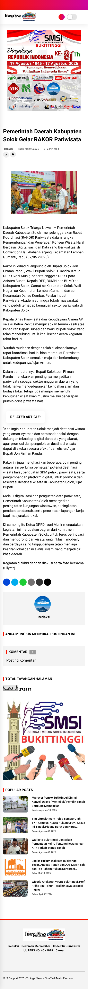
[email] (39, 582)
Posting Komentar (21, 660)
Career (60, 950)
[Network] (62, 17)
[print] (31, 582)
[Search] (83, 5)
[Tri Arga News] (19, 20)
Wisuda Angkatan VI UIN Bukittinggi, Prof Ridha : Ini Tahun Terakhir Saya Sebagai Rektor (58, 885)
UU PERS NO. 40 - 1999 (38, 950)
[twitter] (14, 582)
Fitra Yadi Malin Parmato (59, 978)
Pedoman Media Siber (35, 946)
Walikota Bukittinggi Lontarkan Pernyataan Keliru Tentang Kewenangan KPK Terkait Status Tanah (58, 843)
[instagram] (5, 4)
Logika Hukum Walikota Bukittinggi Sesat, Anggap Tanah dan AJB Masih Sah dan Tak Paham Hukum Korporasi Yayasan (58, 865)
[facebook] (6, 582)
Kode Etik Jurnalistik (66, 946)
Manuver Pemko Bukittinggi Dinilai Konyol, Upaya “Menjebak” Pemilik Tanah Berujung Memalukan (58, 801)
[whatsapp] (23, 582)
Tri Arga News (34, 978)
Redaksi (13, 946)
